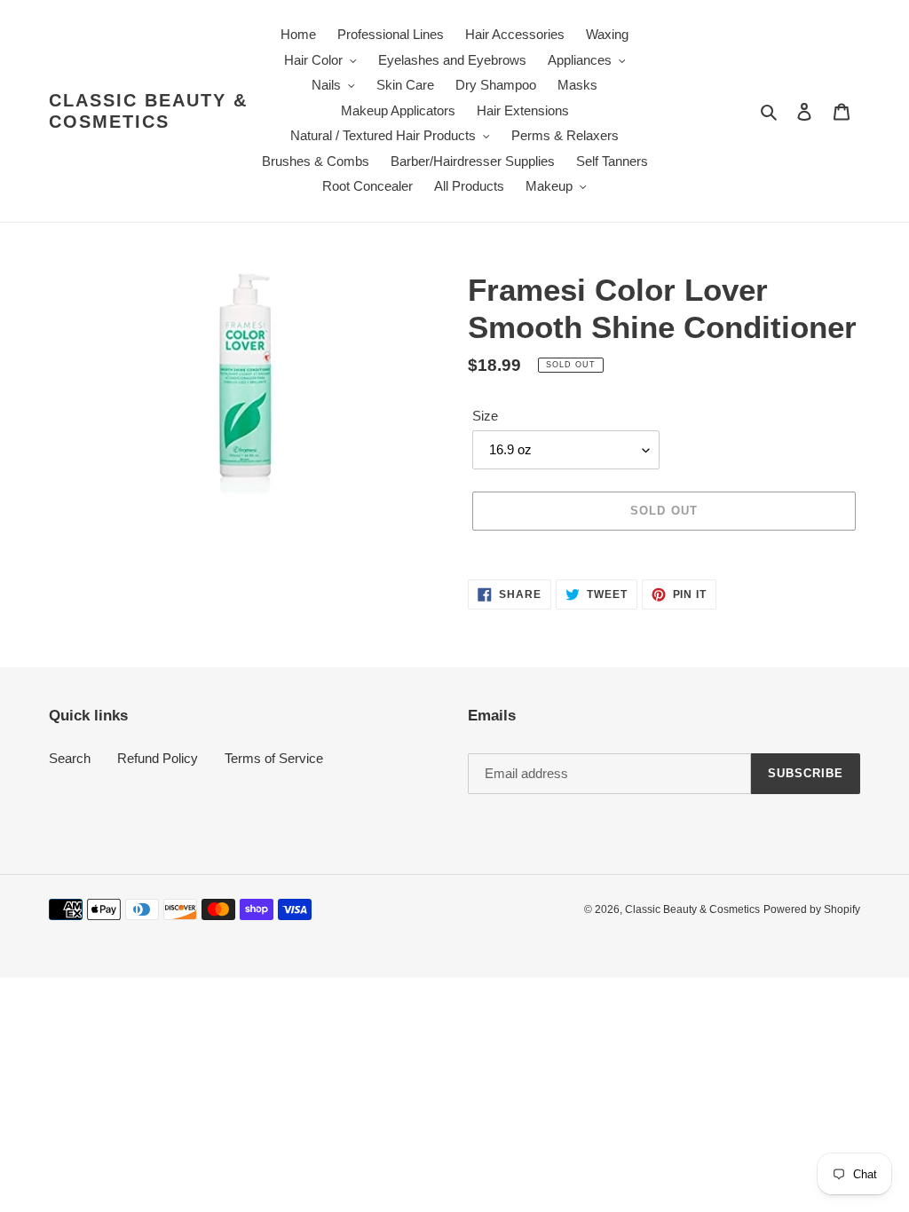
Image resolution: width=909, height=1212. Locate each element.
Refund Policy (157, 758)
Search (70, 758)
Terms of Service (274, 758)
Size (485, 415)
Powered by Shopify (811, 909)
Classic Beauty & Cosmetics (148, 111)
